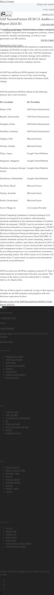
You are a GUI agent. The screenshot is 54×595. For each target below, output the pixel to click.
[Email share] (30, 589)
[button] (16, 546)
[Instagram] (30, 586)
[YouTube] (30, 582)
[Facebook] (30, 579)
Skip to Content (7, 1)
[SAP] (3, 307)
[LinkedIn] (30, 584)
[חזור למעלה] (1, 593)
